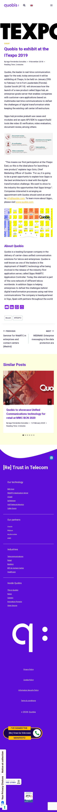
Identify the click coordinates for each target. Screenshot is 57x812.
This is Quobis (12, 590)
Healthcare (11, 572)
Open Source (12, 605)
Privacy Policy (28, 669)
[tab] (23, 435)
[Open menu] (51, 5)
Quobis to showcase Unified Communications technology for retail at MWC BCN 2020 (25, 413)
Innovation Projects (14, 602)
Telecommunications (15, 556)
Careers (10, 598)
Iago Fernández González (16, 61)
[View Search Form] (24, 5)
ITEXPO (17, 318)
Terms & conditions (28, 701)
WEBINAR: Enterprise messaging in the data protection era (43, 337)
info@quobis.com (16, 198)
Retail (9, 560)
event (8, 318)
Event (7, 43)
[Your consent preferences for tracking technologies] (4, 807)
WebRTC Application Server (17, 493)
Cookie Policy (28, 680)
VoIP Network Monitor (15, 505)
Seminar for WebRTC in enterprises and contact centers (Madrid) (14, 339)
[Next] (49, 402)
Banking (10, 564)
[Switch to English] (31, 5)
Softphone (11, 501)
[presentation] (28, 388)
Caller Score (11, 508)
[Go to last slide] (7, 402)
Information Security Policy (28, 690)
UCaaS (9, 497)
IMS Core (10, 489)
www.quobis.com (24, 202)
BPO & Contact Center (15, 568)
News (9, 594)
